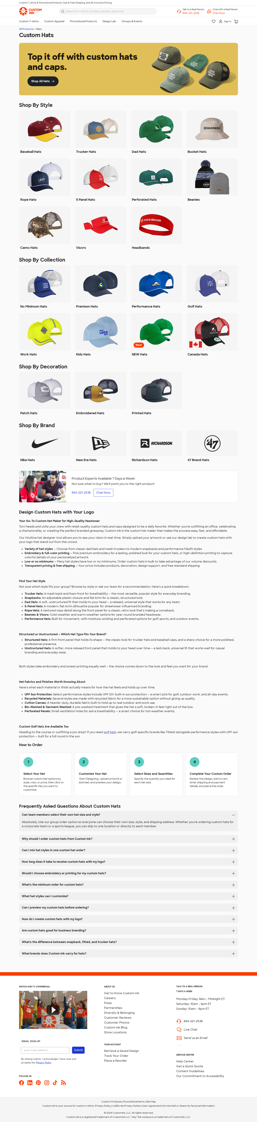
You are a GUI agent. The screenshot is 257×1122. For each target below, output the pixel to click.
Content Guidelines (190, 1071)
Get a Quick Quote (189, 1066)
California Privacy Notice (126, 1105)
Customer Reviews (117, 1018)
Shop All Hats (40, 81)
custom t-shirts (85, 1105)
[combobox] (108, 11)
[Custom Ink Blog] (63, 1082)
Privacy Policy (103, 1105)
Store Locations (115, 1032)
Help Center (185, 1061)
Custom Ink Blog (115, 1027)
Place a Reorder (115, 1061)
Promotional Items (133, 1101)
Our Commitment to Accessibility (200, 1076)
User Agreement (152, 1105)
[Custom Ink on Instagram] (46, 1082)
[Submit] (63, 11)
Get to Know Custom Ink (121, 993)
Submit (78, 1050)
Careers (110, 998)
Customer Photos (116, 1022)
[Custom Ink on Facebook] (21, 1082)
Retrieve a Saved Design (121, 1051)
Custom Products (111, 1101)
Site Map (151, 1101)
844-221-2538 (193, 1021)
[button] (225, 13)
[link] (30, 11)
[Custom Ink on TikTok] (55, 1082)
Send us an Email (196, 1038)
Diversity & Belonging (119, 1013)
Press (108, 1003)
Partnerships (113, 1008)
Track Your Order (116, 1056)
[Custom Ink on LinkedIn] (29, 1082)
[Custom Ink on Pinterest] (38, 1082)
